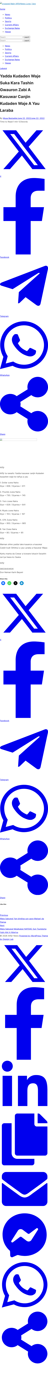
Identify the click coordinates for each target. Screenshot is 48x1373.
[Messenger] (24, 1257)
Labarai (3, 68)
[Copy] (24, 1164)
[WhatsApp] (24, 1310)
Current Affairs (12, 25)
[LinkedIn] (24, 1112)
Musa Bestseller (10, 118)
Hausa (8, 31)
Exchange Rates (12, 28)
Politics (8, 18)
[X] (24, 985)
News (7, 14)
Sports (8, 21)
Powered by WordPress (30, 936)
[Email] (24, 1211)
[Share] (24, 1362)
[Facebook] (24, 1059)
